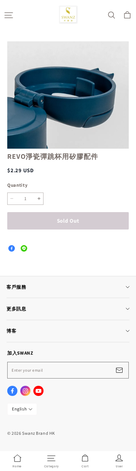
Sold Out (68, 220)
